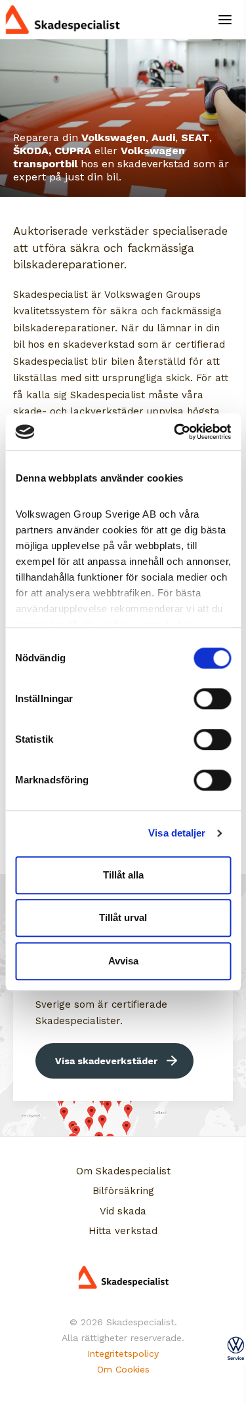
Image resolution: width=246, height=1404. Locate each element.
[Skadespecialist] (69, 19)
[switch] (212, 698)
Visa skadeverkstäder (106, 1061)
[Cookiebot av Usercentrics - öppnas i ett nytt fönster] (175, 431)
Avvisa (123, 960)
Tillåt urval (123, 917)
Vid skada (123, 1211)
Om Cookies (123, 1369)
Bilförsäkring (123, 1191)
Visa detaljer (176, 832)
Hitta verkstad (123, 1231)
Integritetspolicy (123, 1353)
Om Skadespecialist (123, 1171)
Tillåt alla (123, 874)
